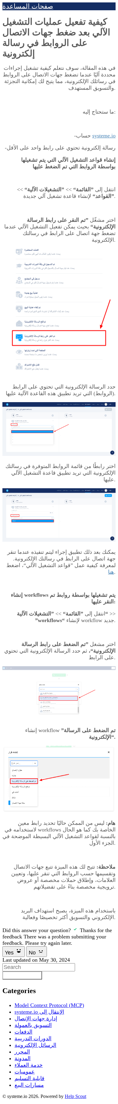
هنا (111, 572)
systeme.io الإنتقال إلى (39, 1012)
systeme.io (104, 136)
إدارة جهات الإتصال (36, 1018)
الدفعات (23, 1032)
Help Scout (75, 1096)
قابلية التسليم (29, 1078)
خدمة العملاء (29, 1065)
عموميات (25, 1072)
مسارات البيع (29, 1085)
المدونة (23, 1058)
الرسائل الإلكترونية (35, 1045)
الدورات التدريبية (33, 1038)
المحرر (22, 1052)
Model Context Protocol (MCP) (49, 1005)
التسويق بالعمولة (33, 1025)
